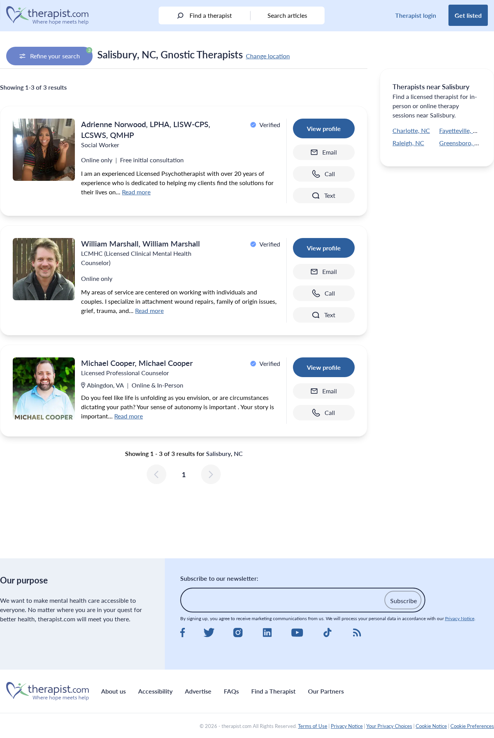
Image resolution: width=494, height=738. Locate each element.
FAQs (231, 691)
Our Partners (326, 691)
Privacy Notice (459, 618)
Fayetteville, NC (460, 130)
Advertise (198, 691)
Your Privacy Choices (389, 726)
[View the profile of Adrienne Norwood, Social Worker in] (44, 150)
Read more (136, 191)
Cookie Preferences (472, 726)
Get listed (468, 15)
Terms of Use (312, 726)
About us (113, 691)
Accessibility (155, 691)
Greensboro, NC (461, 142)
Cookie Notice (431, 726)
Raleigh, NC (408, 142)
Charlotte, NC (411, 130)
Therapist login (415, 15)
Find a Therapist (273, 691)
